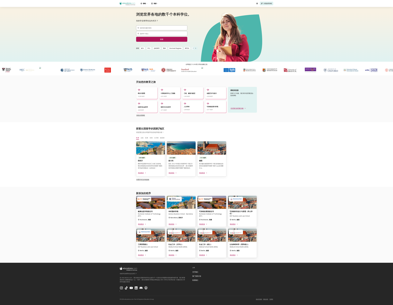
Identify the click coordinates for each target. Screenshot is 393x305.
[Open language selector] (257, 3)
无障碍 (271, 299)
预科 (164, 48)
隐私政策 (265, 299)
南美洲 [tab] (162, 138)
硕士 (142, 48)
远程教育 (157, 48)
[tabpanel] (196, 159)
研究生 (187, 48)
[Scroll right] (196, 48)
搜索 (161, 39)
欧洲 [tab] (137, 138)
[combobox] (162, 28)
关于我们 (195, 272)
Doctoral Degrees (175, 48)
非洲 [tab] (151, 138)
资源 (155, 3)
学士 (148, 48)
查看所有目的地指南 (142, 179)
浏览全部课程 (140, 115)
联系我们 (195, 280)
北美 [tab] (142, 138)
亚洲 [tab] (146, 138)
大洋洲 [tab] (156, 138)
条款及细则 (259, 299)
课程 (144, 3)
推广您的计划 (196, 276)
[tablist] (196, 138)
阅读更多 (141, 173)
